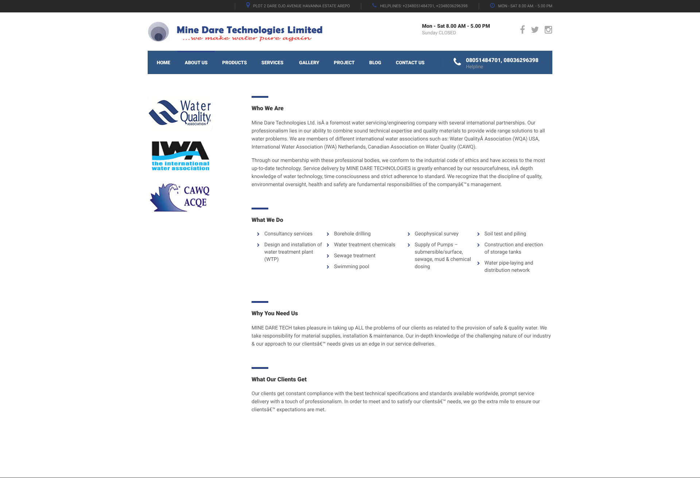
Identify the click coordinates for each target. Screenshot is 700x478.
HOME (163, 63)
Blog (375, 63)
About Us (196, 63)
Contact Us (410, 63)
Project (344, 63)
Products (234, 63)
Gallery (309, 63)
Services (272, 63)
